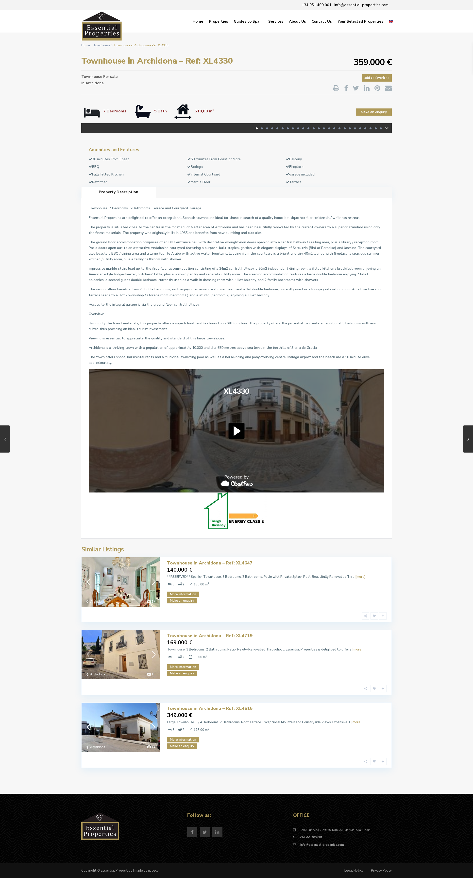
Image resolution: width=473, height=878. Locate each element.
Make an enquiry (374, 112)
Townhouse (101, 45)
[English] (391, 21)
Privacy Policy (381, 870)
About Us (297, 21)
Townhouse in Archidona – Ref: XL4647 (210, 563)
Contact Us (322, 21)
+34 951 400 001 (311, 837)
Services (275, 21)
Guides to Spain (248, 21)
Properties (218, 21)
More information (183, 594)
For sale (110, 76)
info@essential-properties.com (322, 845)
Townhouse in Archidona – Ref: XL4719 (210, 636)
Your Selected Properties (360, 21)
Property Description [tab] (118, 192)
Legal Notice (354, 870)
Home (198, 21)
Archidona (94, 83)
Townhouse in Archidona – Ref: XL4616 (210, 708)
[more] (360, 577)
